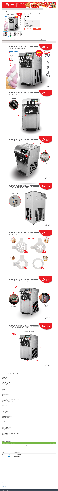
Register (41, 0)
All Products (3, 482)
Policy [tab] (29, 39)
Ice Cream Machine (5, 11)
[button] (9, 9)
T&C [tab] (21, 39)
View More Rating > (53, 443)
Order (46, 0)
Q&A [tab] (15, 39)
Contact (21, 485)
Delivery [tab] (18, 39)
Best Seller (3, 485)
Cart (55, 0)
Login (38, 0)
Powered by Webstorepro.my (21, 490)
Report (44, 39)
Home (20, 482)
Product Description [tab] (6, 39)
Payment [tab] (25, 39)
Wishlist (51, 0)
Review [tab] (11, 39)
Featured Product (4, 486)
